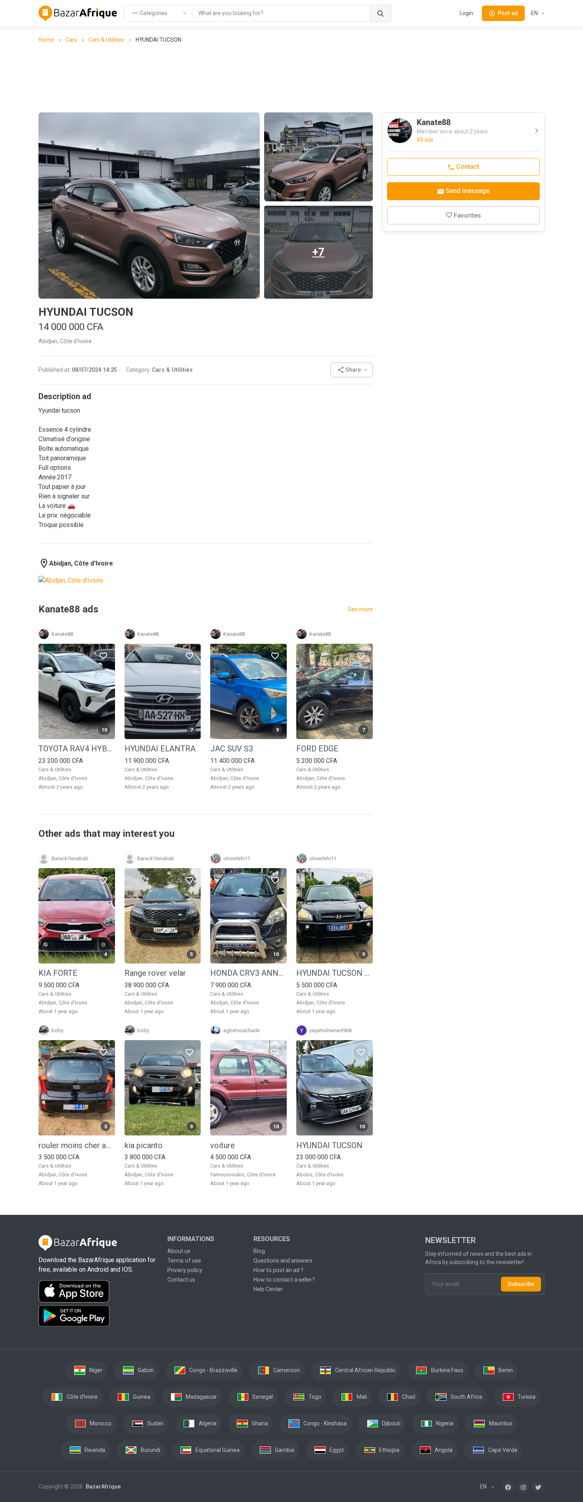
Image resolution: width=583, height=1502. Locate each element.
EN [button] (535, 13)
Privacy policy (184, 1270)
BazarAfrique (102, 1486)
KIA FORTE (57, 973)
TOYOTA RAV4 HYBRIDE (76, 748)
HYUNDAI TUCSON (329, 1145)
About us (178, 1251)
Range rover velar (155, 973)
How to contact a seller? (284, 1279)
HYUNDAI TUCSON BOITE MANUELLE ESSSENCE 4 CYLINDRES (334, 973)
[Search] (380, 13)
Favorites (467, 215)
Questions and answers (283, 1260)
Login (466, 13)
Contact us (181, 1279)
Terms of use (184, 1260)
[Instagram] (523, 1487)
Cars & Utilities (106, 40)
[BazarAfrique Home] (77, 13)
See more (360, 609)
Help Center (268, 1289)
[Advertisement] (291, 77)
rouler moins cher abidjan (76, 1145)
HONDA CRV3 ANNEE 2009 (248, 973)
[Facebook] (508, 1487)
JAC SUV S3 (231, 748)
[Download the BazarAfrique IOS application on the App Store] (98, 1291)
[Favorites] (103, 655)
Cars (71, 40)
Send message (466, 191)
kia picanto (144, 1145)
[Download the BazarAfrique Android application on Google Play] (98, 1316)
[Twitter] (538, 1487)
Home (46, 40)
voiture (222, 1145)
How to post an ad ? (278, 1270)
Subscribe (521, 1284)
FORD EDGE (317, 748)
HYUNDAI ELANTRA (160, 748)
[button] (351, 370)
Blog (259, 1251)
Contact (467, 166)
